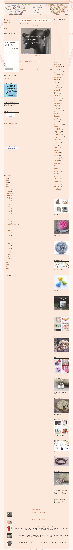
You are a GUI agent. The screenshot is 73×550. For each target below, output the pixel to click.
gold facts (56, 115)
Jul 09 (9, 235)
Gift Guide (56, 108)
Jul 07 (9, 239)
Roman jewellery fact (58, 166)
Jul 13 (9, 228)
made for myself (57, 147)
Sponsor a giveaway (47, 2)
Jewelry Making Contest (59, 140)
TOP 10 (56, 179)
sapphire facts (57, 170)
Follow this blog (11, 148)
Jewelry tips (56, 144)
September (9, 193)
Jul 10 (9, 233)
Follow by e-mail (18, 2)
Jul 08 (9, 237)
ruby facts (56, 168)
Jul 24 (9, 208)
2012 (7, 264)
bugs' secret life (57, 80)
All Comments (9, 116)
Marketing (56, 149)
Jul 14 (9, 223)
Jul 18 (9, 215)
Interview (56, 126)
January (8, 260)
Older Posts (49, 69)
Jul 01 (9, 248)
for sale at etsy (57, 102)
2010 (7, 268)
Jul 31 (9, 198)
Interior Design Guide (58, 124)
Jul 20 (9, 213)
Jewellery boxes (57, 129)
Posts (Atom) (28, 72)
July (7, 197)
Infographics (56, 119)
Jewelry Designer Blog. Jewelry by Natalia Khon (34, 549)
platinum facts (57, 162)
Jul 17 (9, 217)
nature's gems (57, 152)
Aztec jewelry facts (58, 71)
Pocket (45, 549)
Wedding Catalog (57, 188)
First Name (7, 53)
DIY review (56, 93)
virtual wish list (57, 184)
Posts (7, 113)
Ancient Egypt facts (58, 66)
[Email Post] (39, 61)
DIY (55, 92)
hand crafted (56, 118)
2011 (7, 266)
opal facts (56, 153)
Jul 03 (9, 245)
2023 (7, 177)
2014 (7, 186)
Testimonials (28, 2)
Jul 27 (9, 204)
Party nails (56, 155)
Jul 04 (9, 243)
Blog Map (8, 2)
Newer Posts (22, 69)
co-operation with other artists (60, 84)
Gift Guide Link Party (58, 110)
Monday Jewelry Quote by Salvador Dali (34, 20)
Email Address (11, 49)
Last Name (7, 58)
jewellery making (57, 134)
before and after (57, 76)
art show (56, 69)
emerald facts (57, 95)
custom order (57, 87)
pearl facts (56, 160)
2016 (7, 182)
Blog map (56, 79)
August (8, 195)
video (55, 183)
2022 (7, 178)
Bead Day (56, 72)
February (8, 258)
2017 (7, 180)
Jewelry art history (58, 139)
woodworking (57, 189)
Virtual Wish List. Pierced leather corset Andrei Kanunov (41, 541)
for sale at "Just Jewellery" (59, 100)
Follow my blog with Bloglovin (10, 123)
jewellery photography (58, 137)
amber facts (56, 64)
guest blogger (57, 116)
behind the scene (57, 77)
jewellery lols (57, 132)
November (9, 189)
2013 (7, 262)
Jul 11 (9, 232)
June (8, 251)
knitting (55, 145)
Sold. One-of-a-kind (58, 175)
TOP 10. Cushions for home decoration (41, 533)
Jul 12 (9, 230)
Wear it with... (57, 186)
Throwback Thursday (58, 178)
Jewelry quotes (57, 142)
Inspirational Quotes (58, 123)
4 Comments (35, 61)
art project (56, 67)
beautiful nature (57, 74)
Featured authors (57, 98)
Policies (37, 2)
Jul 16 (9, 219)
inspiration (56, 121)
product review (57, 163)
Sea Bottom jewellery (58, 171)
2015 (7, 184)
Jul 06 (9, 241)
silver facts (56, 173)
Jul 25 (9, 206)
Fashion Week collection (59, 97)
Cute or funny (57, 89)
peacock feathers (57, 158)
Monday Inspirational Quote (41, 512)
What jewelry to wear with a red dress (41, 526)
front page (56, 105)
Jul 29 (9, 200)
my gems (56, 150)
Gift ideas (56, 111)
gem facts (56, 106)
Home (6, 16)
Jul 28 (9, 202)
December (9, 187)
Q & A (55, 165)
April (8, 254)
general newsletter (9, 66)
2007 (7, 270)
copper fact (56, 85)
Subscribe (56, 176)
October (8, 191)
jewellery (56, 128)
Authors (57, 2)
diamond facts (57, 90)
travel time (56, 181)
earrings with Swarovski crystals (37, 55)
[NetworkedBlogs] (11, 146)
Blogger (14, 275)
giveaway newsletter (9, 64)
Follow (5, 28)
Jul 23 (9, 210)
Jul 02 (9, 246)
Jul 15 (9, 221)
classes (56, 82)
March (8, 256)
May (8, 252)
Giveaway (56, 113)
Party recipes (57, 157)
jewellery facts (57, 131)
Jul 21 (9, 211)
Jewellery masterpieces (59, 136)
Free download (57, 103)
